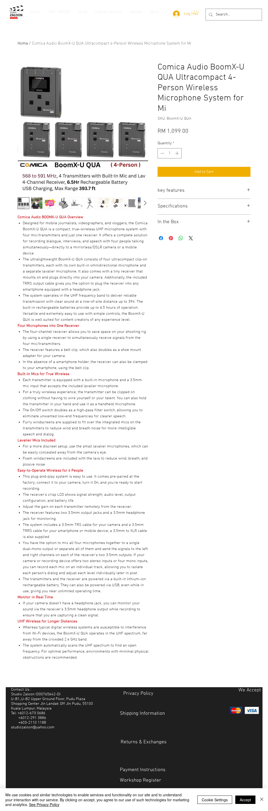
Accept (245, 799)
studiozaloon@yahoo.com (32, 727)
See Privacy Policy (44, 804)
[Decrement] (161, 153)
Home (23, 43)
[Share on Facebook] (161, 238)
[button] (196, 12)
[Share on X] (191, 238)
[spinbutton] (169, 153)
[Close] (262, 799)
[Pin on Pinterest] (171, 238)
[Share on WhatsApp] (181, 238)
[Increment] (177, 153)
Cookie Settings (215, 799)
